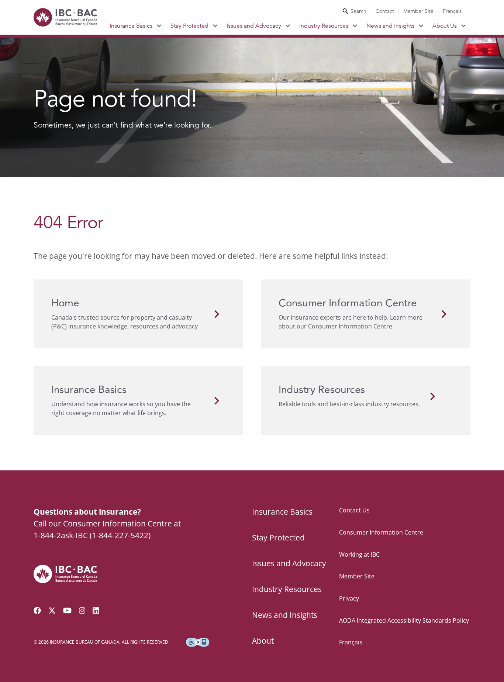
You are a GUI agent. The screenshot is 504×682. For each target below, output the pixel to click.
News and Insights (390, 25)
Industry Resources (323, 25)
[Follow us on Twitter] (52, 610)
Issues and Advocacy (254, 25)
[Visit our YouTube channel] (67, 610)
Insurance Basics (131, 25)
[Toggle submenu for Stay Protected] (215, 25)
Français (452, 11)
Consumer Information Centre (381, 532)
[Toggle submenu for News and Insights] (421, 25)
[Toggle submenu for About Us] (463, 25)
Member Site (418, 11)
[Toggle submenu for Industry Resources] (355, 25)
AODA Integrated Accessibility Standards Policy (404, 620)
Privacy (349, 598)
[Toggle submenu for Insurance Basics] (159, 25)
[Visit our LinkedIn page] (96, 610)
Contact (385, 11)
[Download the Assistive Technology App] (198, 642)
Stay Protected (189, 25)
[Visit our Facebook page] (37, 610)
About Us (444, 25)
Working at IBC (359, 554)
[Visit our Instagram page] (82, 610)
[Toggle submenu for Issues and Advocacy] (288, 25)
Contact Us (354, 510)
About (263, 641)
